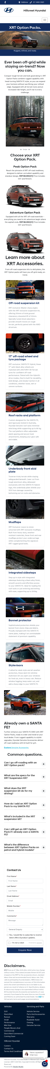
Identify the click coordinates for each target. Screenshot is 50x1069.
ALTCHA (39, 943)
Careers (7, 1046)
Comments (12, 916)
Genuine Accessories (16, 748)
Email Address (13, 896)
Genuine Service (33, 1025)
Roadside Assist (33, 1020)
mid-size (7, 1025)
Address (24, 2)
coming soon (9, 1036)
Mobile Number (14, 906)
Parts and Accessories (36, 1014)
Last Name (12, 886)
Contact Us (8, 1049)
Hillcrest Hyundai (34, 10)
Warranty (30, 1017)
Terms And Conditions (13, 1051)
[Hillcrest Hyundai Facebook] (5, 2)
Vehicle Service (33, 1012)
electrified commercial (13, 1034)
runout (7, 1017)
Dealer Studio (18, 1067)
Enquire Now (25, 950)
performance (9, 1023)
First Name (12, 876)
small (6, 1020)
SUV (6, 1012)
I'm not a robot (18, 943)
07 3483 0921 (38, 2)
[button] (45, 20)
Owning (30, 1023)
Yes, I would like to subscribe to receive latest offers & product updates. (25, 936)
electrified (8, 1014)
